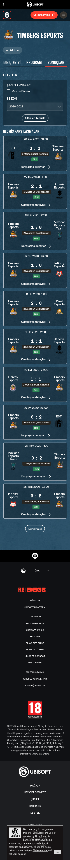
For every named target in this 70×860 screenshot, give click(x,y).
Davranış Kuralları (35, 685)
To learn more (40, 850)
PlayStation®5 (35, 643)
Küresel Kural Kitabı (35, 679)
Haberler (35, 806)
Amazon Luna (35, 662)
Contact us (35, 825)
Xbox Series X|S (35, 630)
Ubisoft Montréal (35, 607)
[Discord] (35, 555)
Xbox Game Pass (35, 623)
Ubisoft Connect (35, 792)
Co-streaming (41, 14)
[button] (35, 153)
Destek (35, 812)
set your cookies (17, 854)
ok (58, 852)
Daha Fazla (35, 528)
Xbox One (35, 636)
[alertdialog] (35, 843)
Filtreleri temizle (35, 118)
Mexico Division (21, 91)
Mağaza (35, 785)
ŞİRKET (35, 799)
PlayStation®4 (35, 649)
